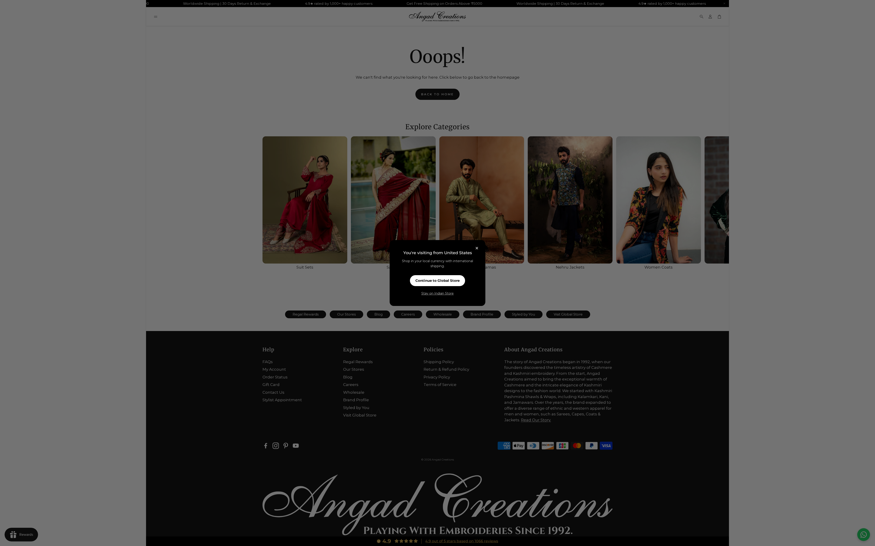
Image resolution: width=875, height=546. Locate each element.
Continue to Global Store (437, 280)
